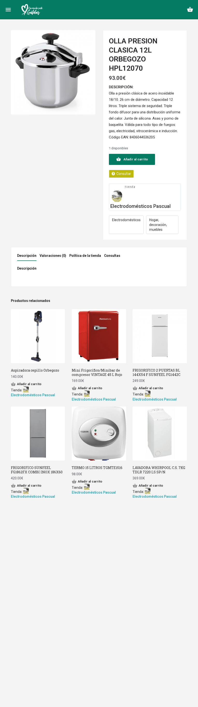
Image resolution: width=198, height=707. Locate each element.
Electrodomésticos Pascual (140, 206)
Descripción (26, 256)
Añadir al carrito (135, 159)
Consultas (112, 256)
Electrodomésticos (126, 220)
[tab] (28, 257)
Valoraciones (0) (53, 256)
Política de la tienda (85, 256)
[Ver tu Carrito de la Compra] (190, 9)
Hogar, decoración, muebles (158, 224)
